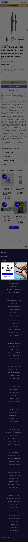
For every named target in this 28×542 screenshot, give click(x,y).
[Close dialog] (26, 263)
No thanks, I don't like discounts (7, 276)
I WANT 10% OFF (7, 273)
